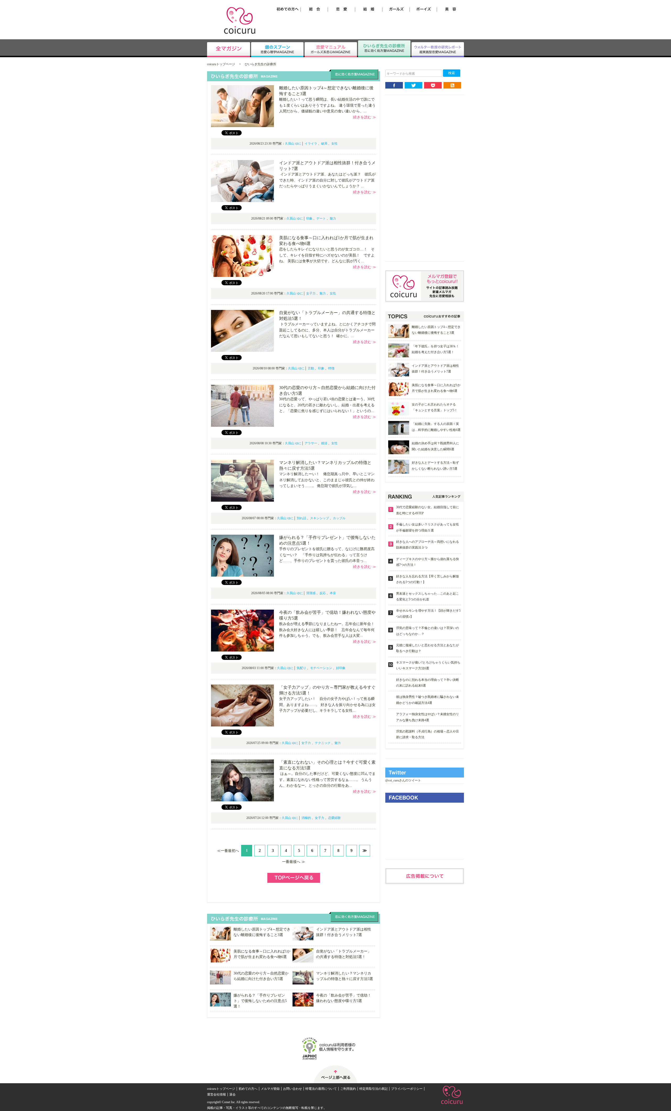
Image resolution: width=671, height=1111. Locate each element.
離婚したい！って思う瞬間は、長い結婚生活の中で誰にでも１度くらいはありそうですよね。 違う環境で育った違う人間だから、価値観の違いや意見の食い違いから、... (327, 105)
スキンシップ (319, 518)
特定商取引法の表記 (373, 1089)
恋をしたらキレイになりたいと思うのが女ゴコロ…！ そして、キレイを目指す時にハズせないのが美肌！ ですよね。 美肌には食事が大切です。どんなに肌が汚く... (327, 255)
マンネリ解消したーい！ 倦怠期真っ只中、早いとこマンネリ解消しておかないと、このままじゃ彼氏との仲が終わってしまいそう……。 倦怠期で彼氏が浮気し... (327, 480)
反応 (323, 593)
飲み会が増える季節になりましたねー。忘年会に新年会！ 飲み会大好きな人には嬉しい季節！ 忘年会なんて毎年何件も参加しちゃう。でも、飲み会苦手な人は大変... (329, 630)
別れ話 (301, 518)
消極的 (306, 818)
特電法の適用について (321, 1089)
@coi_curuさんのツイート (403, 780)
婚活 (324, 443)
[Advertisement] (424, 182)
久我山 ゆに (293, 143)
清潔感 (311, 593)
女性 (334, 143)
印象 (309, 218)
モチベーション (321, 668)
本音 (333, 593)
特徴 (331, 368)
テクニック (323, 743)
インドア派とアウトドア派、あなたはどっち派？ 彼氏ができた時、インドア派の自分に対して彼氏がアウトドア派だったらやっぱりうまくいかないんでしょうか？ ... (327, 180)
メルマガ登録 (270, 1089)
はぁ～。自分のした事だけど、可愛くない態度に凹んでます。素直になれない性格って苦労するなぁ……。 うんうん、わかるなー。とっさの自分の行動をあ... (327, 779)
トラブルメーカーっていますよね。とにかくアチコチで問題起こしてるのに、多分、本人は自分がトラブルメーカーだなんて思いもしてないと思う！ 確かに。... (327, 330)
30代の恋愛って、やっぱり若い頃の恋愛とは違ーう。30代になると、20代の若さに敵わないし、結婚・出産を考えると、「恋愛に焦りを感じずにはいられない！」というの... (327, 405)
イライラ (311, 143)
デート (321, 218)
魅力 (333, 218)
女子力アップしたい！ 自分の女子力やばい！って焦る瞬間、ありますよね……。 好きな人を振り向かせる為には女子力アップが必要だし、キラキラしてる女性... (327, 705)
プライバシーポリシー (407, 1089)
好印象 (340, 668)
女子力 (311, 293)
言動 (311, 368)
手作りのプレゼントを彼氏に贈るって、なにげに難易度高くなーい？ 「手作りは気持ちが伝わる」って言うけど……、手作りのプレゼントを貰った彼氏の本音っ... (327, 555)
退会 (232, 1094)
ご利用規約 (348, 1089)
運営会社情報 (216, 1094)
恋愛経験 (334, 818)
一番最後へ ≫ (293, 862)
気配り (301, 668)
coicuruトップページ (221, 64)
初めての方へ (248, 1089)
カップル (339, 518)
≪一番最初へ (228, 851)
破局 (324, 143)
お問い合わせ (292, 1089)
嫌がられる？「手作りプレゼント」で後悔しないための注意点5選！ (260, 1000)
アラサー (311, 443)
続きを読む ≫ (364, 117)
